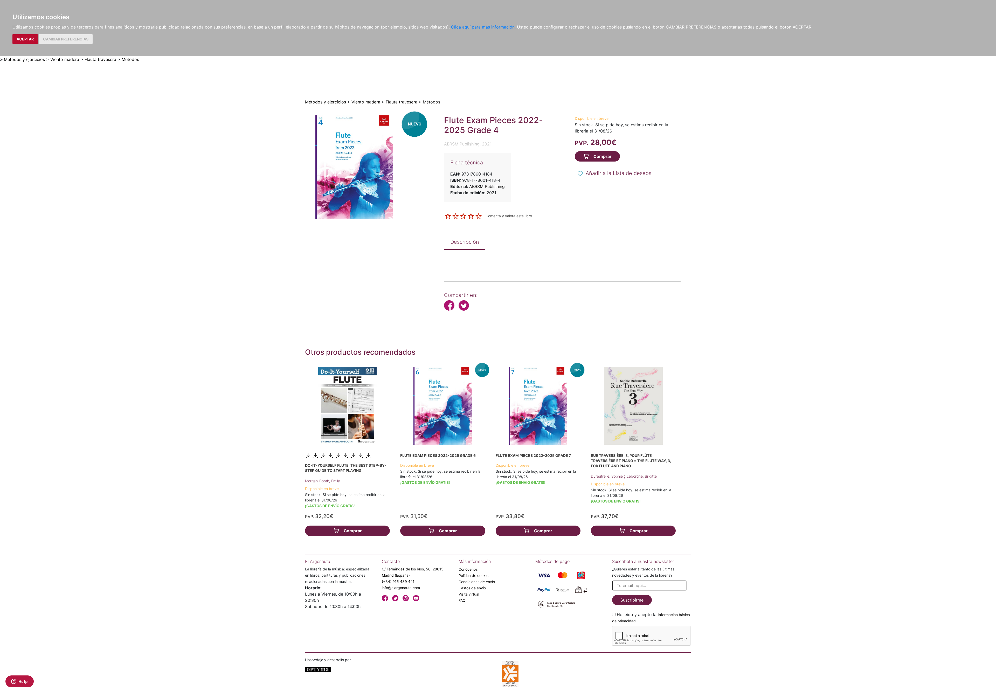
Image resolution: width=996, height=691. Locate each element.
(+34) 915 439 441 (398, 581)
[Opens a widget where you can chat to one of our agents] (19, 681)
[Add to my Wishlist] (580, 173)
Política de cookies (474, 575)
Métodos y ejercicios (24, 59)
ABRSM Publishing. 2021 (468, 143)
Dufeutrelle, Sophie (607, 476)
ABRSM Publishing (487, 186)
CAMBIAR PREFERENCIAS (65, 39)
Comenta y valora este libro (509, 216)
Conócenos (468, 569)
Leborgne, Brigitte (642, 476)
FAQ (462, 600)
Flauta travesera (100, 59)
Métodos (130, 59)
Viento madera (64, 59)
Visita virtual (469, 594)
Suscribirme (632, 600)
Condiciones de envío (477, 582)
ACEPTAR (25, 39)
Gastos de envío (472, 588)
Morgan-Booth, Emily (322, 481)
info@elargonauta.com (401, 587)
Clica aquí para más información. (483, 27)
